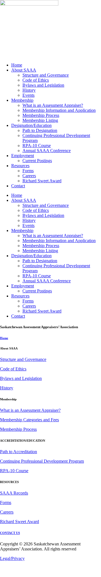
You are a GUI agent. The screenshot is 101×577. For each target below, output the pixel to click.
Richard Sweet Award (41, 180)
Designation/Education (31, 125)
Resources (20, 165)
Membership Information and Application (59, 110)
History (29, 90)
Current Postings (37, 160)
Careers (29, 175)
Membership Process (40, 115)
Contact (18, 185)
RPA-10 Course (36, 145)
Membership (22, 100)
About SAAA (23, 70)
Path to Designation (39, 130)
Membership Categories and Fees (29, 419)
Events (28, 95)
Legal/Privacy (12, 558)
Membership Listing (40, 120)
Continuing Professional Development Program (42, 461)
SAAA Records (14, 493)
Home (16, 65)
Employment (22, 155)
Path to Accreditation (18, 451)
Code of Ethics (35, 80)
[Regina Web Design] (11, 574)
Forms (28, 170)
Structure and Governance (45, 75)
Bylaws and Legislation (43, 85)
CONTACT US (10, 533)
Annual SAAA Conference (46, 150)
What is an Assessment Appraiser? (52, 105)
